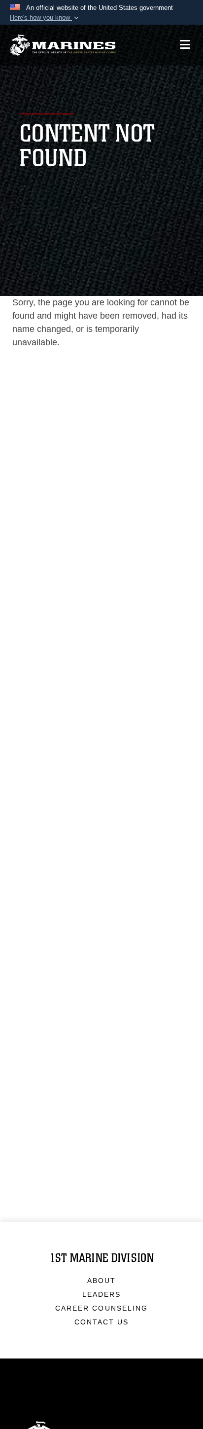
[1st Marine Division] (63, 45)
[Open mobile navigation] (185, 44)
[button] (45, 18)
